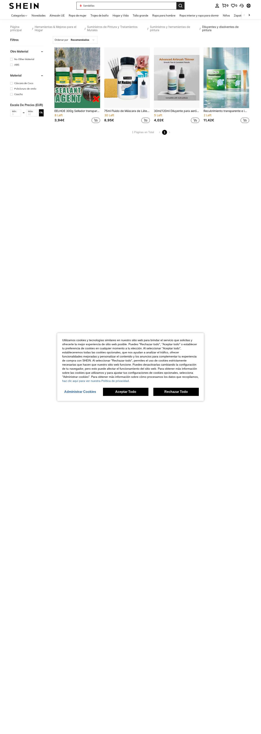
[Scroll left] (244, 15)
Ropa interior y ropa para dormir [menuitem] (199, 15)
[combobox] (75, 40)
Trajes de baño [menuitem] (99, 15)
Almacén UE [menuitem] (57, 15)
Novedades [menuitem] (38, 15)
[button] (241, 5)
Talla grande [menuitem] (140, 15)
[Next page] (169, 132)
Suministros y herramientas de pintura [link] (170, 28)
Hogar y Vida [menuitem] (121, 15)
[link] (225, 5)
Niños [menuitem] (226, 15)
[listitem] (77, 86)
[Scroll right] (249, 15)
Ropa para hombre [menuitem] (163, 15)
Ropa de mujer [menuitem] (77, 15)
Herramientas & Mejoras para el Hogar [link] (55, 28)
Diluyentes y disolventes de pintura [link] (220, 28)
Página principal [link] (16, 28)
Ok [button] (41, 112)
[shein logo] (24, 5)
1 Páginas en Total (143, 132)
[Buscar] (180, 6)
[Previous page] (159, 132)
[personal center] (217, 5)
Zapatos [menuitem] (239, 15)
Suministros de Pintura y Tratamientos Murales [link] (112, 28)
